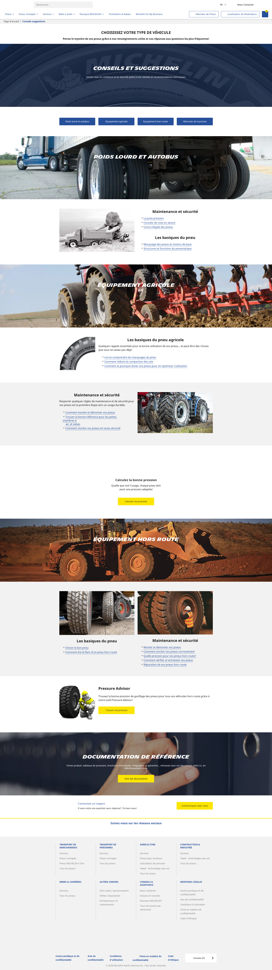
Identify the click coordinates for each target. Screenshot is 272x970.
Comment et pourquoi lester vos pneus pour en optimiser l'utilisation (145, 366)
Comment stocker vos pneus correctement (169, 651)
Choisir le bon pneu (76, 647)
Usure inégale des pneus (158, 227)
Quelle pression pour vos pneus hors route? (170, 656)
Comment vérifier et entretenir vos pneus (168, 660)
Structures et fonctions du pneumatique (168, 248)
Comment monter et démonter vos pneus (90, 412)
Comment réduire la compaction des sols (128, 361)
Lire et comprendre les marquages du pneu (130, 357)
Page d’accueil (11, 21)
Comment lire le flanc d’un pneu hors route (91, 652)
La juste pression (154, 218)
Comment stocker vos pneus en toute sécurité (92, 428)
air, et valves (73, 424)
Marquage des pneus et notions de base (168, 244)
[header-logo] (17, 4)
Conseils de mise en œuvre (159, 222)
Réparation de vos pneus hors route (165, 664)
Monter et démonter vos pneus (162, 647)
